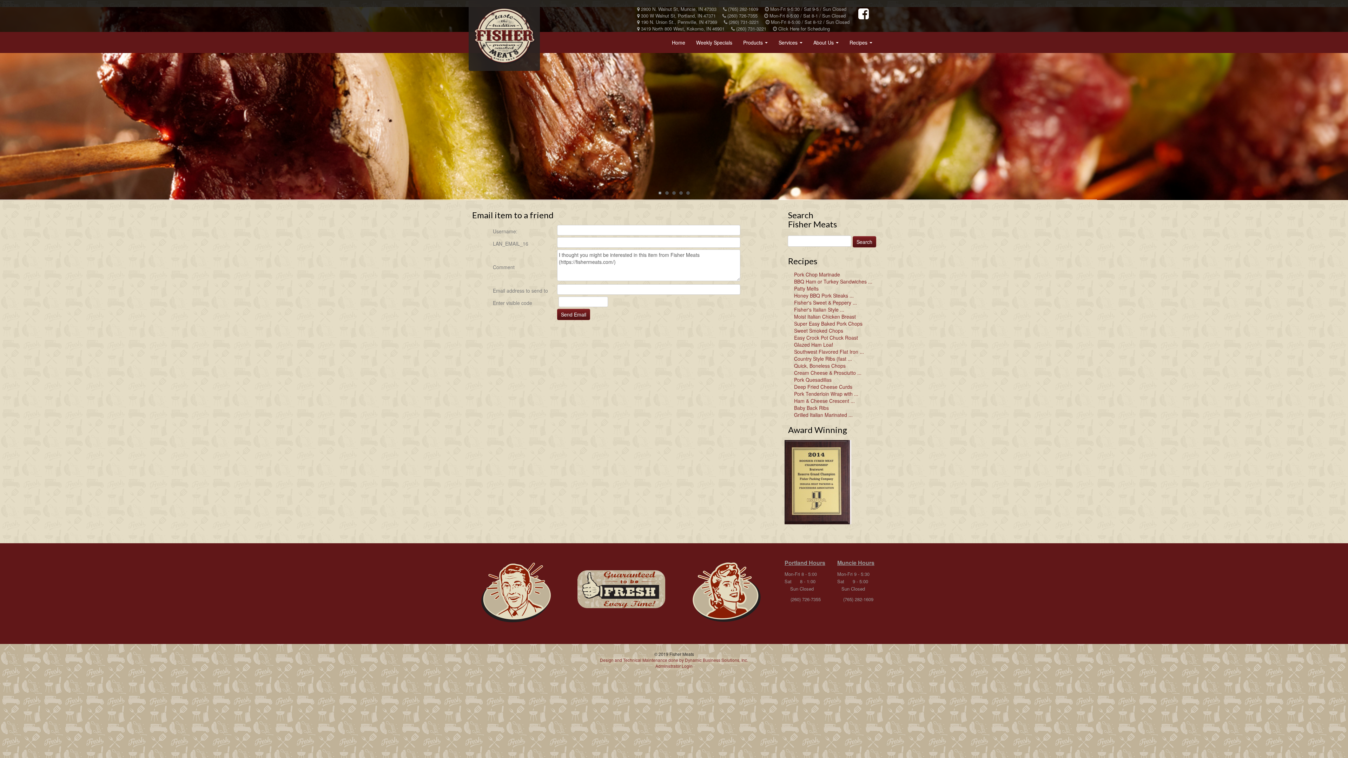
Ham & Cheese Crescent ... (824, 400)
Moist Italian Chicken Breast (825, 316)
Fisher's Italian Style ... (819, 309)
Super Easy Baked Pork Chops (828, 323)
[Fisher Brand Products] (621, 589)
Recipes (862, 44)
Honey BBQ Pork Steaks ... (824, 295)
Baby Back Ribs (811, 407)
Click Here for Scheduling (803, 28)
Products (757, 44)
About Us (827, 44)
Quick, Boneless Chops (820, 365)
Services (792, 44)
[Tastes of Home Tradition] (516, 593)
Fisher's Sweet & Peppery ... (825, 302)
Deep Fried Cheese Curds (823, 386)
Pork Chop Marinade (817, 274)
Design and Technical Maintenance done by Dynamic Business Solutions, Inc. (674, 660)
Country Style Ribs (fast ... (823, 358)
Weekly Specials (714, 42)
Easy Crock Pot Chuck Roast (826, 337)
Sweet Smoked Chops (818, 330)
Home (678, 42)
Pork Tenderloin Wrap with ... (826, 393)
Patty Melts (806, 288)
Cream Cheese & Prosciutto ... (827, 372)
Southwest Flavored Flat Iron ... (829, 351)
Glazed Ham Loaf (813, 344)
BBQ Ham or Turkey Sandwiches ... (833, 281)
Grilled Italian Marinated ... (823, 414)
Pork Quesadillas (813, 379)
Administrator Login (674, 666)
